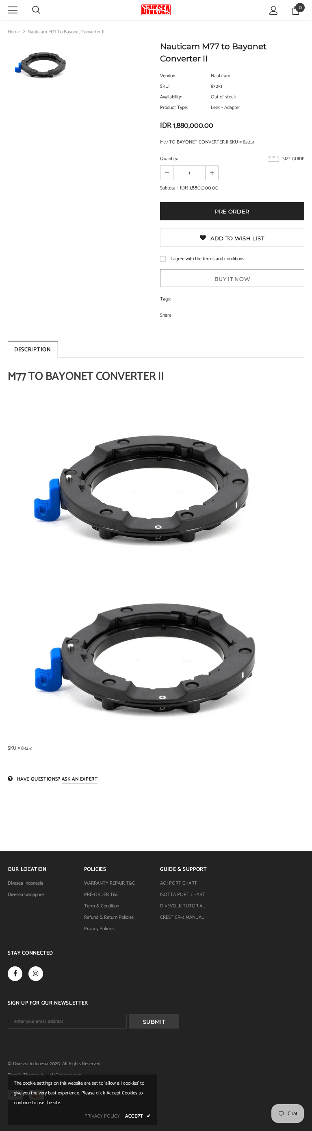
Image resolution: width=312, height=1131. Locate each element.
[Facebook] (15, 973)
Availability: (171, 97)
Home (14, 32)
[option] (43, 66)
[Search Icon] (36, 10)
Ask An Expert (80, 779)
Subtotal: (169, 188)
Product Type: (174, 107)
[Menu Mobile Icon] (12, 10)
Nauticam (220, 76)
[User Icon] (273, 10)
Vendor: (167, 76)
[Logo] (155, 9)
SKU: (164, 86)
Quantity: (169, 159)
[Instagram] (35, 973)
